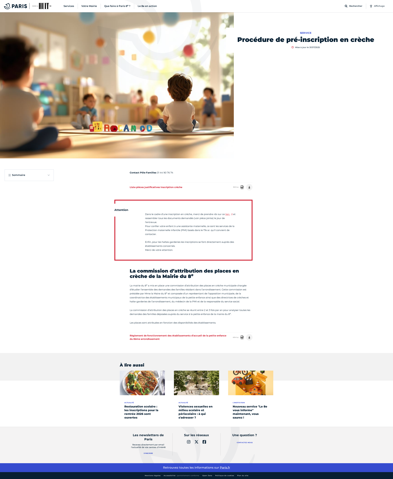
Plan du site (242, 476)
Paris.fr (225, 467)
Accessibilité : (181, 476)
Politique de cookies (224, 476)
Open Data (207, 476)
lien (227, 214)
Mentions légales (153, 476)
